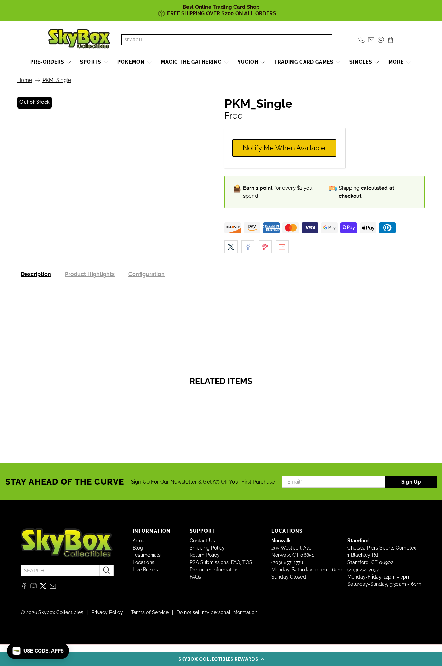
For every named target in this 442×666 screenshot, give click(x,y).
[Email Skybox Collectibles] (53, 587)
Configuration (146, 274)
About (139, 540)
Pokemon (131, 62)
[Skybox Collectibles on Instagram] (33, 587)
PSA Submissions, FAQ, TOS (221, 562)
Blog (138, 548)
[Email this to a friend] (282, 246)
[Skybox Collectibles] (79, 40)
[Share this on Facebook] (247, 246)
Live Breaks (145, 569)
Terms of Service (150, 612)
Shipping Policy (207, 548)
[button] (221, 659)
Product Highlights (90, 274)
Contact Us (202, 540)
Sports (91, 62)
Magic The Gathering (191, 62)
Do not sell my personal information (216, 612)
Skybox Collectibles (60, 612)
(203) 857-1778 (287, 562)
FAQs (195, 577)
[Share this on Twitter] (231, 246)
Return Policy (205, 555)
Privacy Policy (107, 612)
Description (36, 274)
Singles (360, 62)
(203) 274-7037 (363, 569)
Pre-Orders (47, 62)
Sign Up (411, 482)
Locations (143, 562)
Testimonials (147, 555)
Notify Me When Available (284, 148)
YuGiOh (248, 62)
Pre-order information (214, 569)
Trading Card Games (304, 62)
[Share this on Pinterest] (265, 246)
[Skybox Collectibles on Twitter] (43, 587)
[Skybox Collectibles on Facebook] (24, 587)
